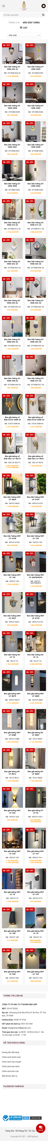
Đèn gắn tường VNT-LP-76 (12, 893)
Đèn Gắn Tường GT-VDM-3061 (12, 146)
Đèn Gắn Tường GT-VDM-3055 (12, 185)
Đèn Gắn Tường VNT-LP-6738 (12, 537)
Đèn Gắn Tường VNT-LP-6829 (12, 498)
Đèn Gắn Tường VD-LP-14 (35, 656)
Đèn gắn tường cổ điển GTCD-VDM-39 (35, 418)
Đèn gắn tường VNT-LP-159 (35, 973)
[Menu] (3, 6)
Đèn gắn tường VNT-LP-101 (35, 852)
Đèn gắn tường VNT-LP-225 (12, 852)
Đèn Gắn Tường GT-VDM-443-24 (36, 301)
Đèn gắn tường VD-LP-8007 (36, 733)
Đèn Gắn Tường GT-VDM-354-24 (12, 340)
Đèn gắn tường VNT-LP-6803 (35, 695)
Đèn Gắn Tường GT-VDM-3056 (36, 107)
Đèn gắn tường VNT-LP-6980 (12, 733)
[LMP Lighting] (24, 6)
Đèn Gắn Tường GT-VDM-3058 (12, 107)
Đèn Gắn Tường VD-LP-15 (12, 656)
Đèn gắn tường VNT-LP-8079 (12, 695)
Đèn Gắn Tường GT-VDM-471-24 (36, 224)
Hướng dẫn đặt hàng (10, 1052)
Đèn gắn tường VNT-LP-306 (12, 973)
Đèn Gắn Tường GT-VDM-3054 (36, 185)
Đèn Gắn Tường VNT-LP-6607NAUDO (35, 576)
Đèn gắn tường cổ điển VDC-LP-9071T (12, 457)
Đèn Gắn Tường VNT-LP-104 (12, 576)
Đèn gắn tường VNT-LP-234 (12, 811)
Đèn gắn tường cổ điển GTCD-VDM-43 (12, 418)
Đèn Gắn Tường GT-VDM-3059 (36, 68)
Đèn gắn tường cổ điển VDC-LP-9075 (36, 457)
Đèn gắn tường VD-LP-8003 (36, 772)
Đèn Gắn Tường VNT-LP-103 (35, 537)
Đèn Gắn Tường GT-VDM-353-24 (36, 340)
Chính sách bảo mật (10, 1071)
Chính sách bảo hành (10, 1066)
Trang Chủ (9, 1131)
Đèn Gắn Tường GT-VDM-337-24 (36, 379)
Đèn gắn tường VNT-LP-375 (35, 893)
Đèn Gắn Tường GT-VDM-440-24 (12, 301)
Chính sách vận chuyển (11, 1062)
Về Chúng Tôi (21, 1131)
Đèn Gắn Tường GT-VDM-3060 (36, 146)
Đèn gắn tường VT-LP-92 (35, 811)
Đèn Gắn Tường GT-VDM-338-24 (12, 379)
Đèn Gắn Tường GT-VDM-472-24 (12, 224)
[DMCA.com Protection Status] (32, 1118)
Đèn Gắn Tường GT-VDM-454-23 (12, 68)
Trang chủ (14, 22)
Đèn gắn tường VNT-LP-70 (35, 932)
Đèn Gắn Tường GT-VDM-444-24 (36, 262)
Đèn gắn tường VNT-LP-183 (12, 932)
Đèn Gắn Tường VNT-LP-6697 (12, 617)
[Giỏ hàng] (43, 6)
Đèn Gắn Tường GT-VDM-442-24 (12, 262)
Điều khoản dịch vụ (9, 1076)
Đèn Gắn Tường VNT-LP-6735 (35, 498)
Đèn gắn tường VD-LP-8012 (12, 772)
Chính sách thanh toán (11, 1057)
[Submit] (43, 15)
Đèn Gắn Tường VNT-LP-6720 (35, 617)
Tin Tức (31, 1131)
